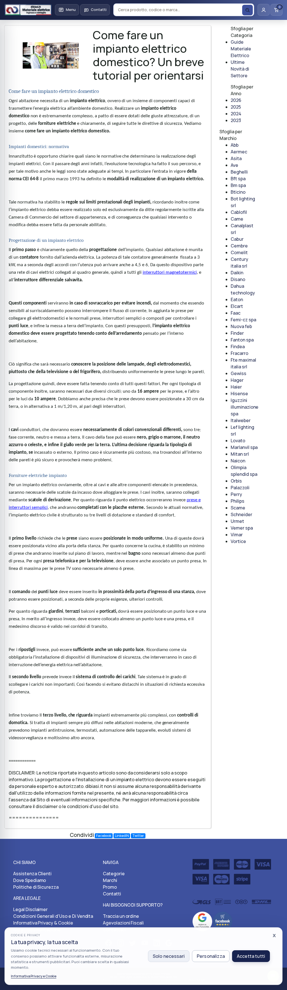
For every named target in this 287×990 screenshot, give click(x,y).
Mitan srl (240, 454)
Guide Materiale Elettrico (241, 48)
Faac (235, 313)
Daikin (237, 273)
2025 (236, 107)
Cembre (239, 246)
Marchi (110, 880)
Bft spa (238, 178)
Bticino (238, 192)
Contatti (112, 894)
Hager (237, 380)
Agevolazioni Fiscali (123, 923)
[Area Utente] (264, 10)
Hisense (239, 393)
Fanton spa (242, 340)
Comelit (239, 252)
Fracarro (239, 353)
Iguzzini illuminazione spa (244, 407)
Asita (236, 158)
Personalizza (211, 956)
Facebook (104, 835)
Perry (236, 494)
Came (237, 219)
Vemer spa (242, 528)
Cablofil (239, 212)
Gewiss (238, 373)
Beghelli (239, 172)
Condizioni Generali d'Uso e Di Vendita (53, 916)
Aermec (239, 152)
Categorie (114, 873)
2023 (236, 120)
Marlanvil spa (244, 447)
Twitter (138, 835)
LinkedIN (122, 835)
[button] (67, 9)
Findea (238, 346)
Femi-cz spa (243, 320)
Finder (237, 333)
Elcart (237, 306)
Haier (236, 387)
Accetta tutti (251, 956)
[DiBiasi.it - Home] (28, 9)
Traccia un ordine (121, 916)
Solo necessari (169, 956)
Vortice (238, 541)
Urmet (237, 521)
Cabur (237, 239)
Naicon (238, 461)
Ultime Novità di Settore (240, 69)
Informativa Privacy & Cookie (43, 923)
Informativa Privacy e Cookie (33, 976)
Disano (238, 279)
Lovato (238, 440)
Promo (110, 887)
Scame (238, 508)
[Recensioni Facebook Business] (223, 921)
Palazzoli (240, 488)
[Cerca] (247, 10)
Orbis (236, 481)
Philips (237, 501)
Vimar (237, 535)
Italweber (241, 420)
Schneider (241, 514)
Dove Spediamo (29, 880)
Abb (235, 145)
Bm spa (238, 185)
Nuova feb (241, 326)
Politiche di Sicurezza (36, 887)
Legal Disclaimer (30, 909)
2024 (236, 114)
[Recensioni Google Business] (202, 921)
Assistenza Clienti (32, 873)
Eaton (237, 299)
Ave (234, 165)
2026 (236, 100)
